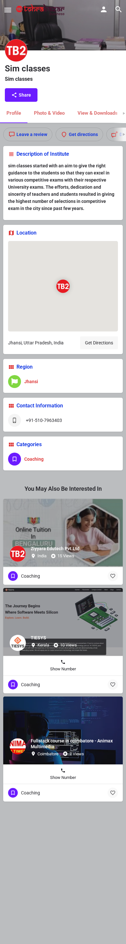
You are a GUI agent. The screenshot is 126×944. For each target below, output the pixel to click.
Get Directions (99, 342)
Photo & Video (49, 113)
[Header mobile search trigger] (118, 9)
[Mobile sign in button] (104, 9)
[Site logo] (41, 10)
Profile (13, 113)
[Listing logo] (16, 50)
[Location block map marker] (63, 286)
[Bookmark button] (113, 576)
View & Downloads (98, 113)
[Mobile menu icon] (7, 10)
